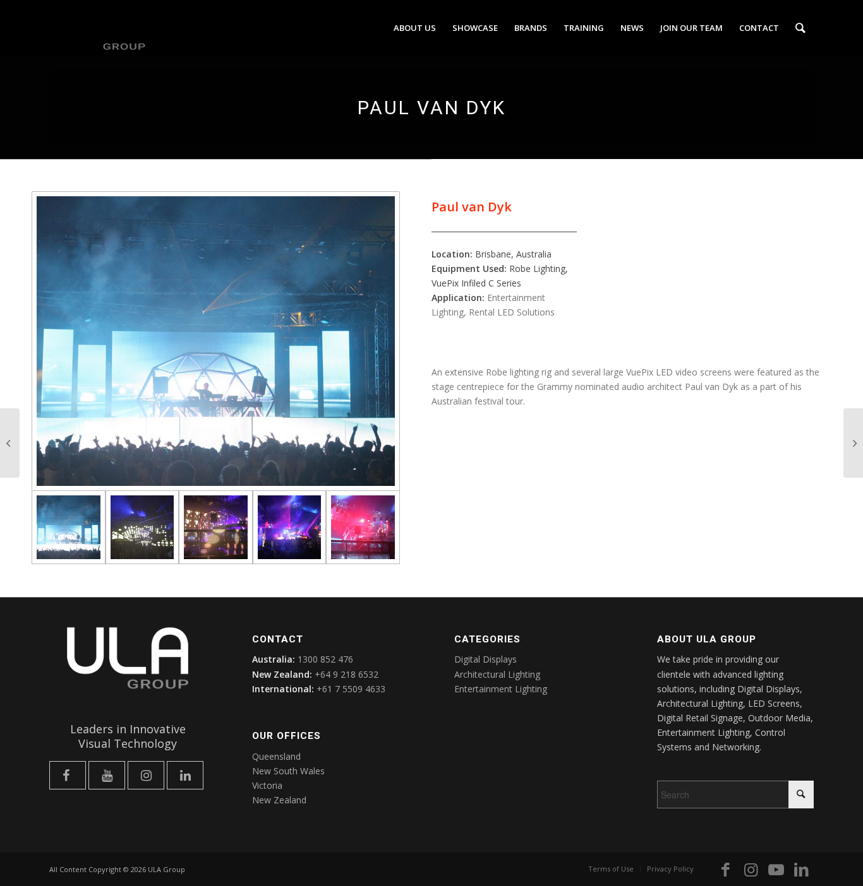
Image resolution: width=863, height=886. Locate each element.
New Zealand (279, 800)
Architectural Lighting (497, 674)
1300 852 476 (325, 659)
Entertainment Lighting (500, 689)
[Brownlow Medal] (853, 443)
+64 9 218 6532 (346, 674)
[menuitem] (414, 28)
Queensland (276, 756)
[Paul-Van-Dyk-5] (363, 527)
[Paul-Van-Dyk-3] (216, 527)
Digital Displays (485, 659)
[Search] (800, 28)
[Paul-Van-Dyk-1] (216, 341)
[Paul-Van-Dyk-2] (142, 527)
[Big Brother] (10, 443)
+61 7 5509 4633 (351, 689)
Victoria (267, 785)
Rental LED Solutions (512, 312)
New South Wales (288, 771)
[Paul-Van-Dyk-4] (290, 527)
